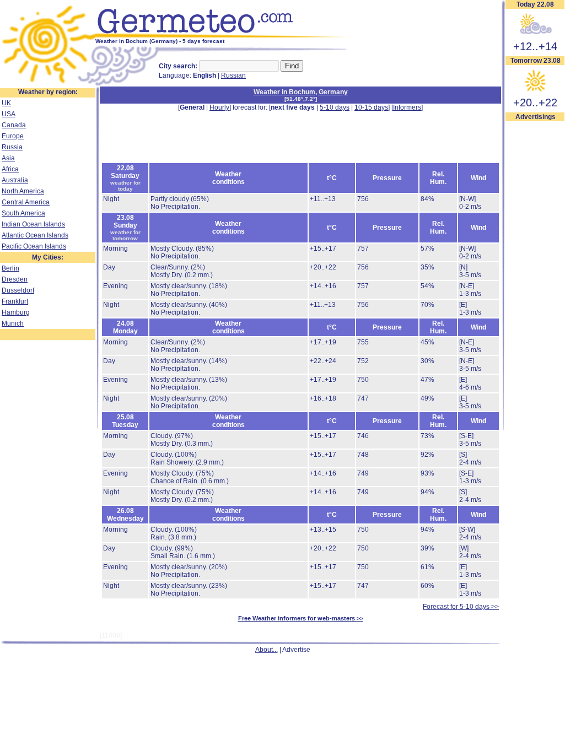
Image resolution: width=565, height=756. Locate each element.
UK (6, 103)
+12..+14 (535, 46)
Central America (26, 202)
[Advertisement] (300, 136)
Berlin (10, 268)
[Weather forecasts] (224, 36)
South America (23, 213)
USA (8, 114)
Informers (407, 107)
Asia (8, 158)
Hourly (219, 107)
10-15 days (371, 107)
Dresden (15, 279)
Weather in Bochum (284, 92)
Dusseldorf (18, 290)
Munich (13, 323)
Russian (233, 75)
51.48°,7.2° (300, 99)
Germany (333, 92)
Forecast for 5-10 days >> (461, 607)
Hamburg (16, 312)
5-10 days (334, 107)
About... (266, 650)
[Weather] (47, 84)
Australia (15, 180)
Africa (10, 169)
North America (23, 191)
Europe (13, 136)
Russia (12, 147)
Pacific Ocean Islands (34, 246)
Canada (14, 125)
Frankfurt (15, 301)
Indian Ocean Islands (33, 224)
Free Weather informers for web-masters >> (300, 618)
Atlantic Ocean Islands (35, 235)
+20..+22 (535, 102)
